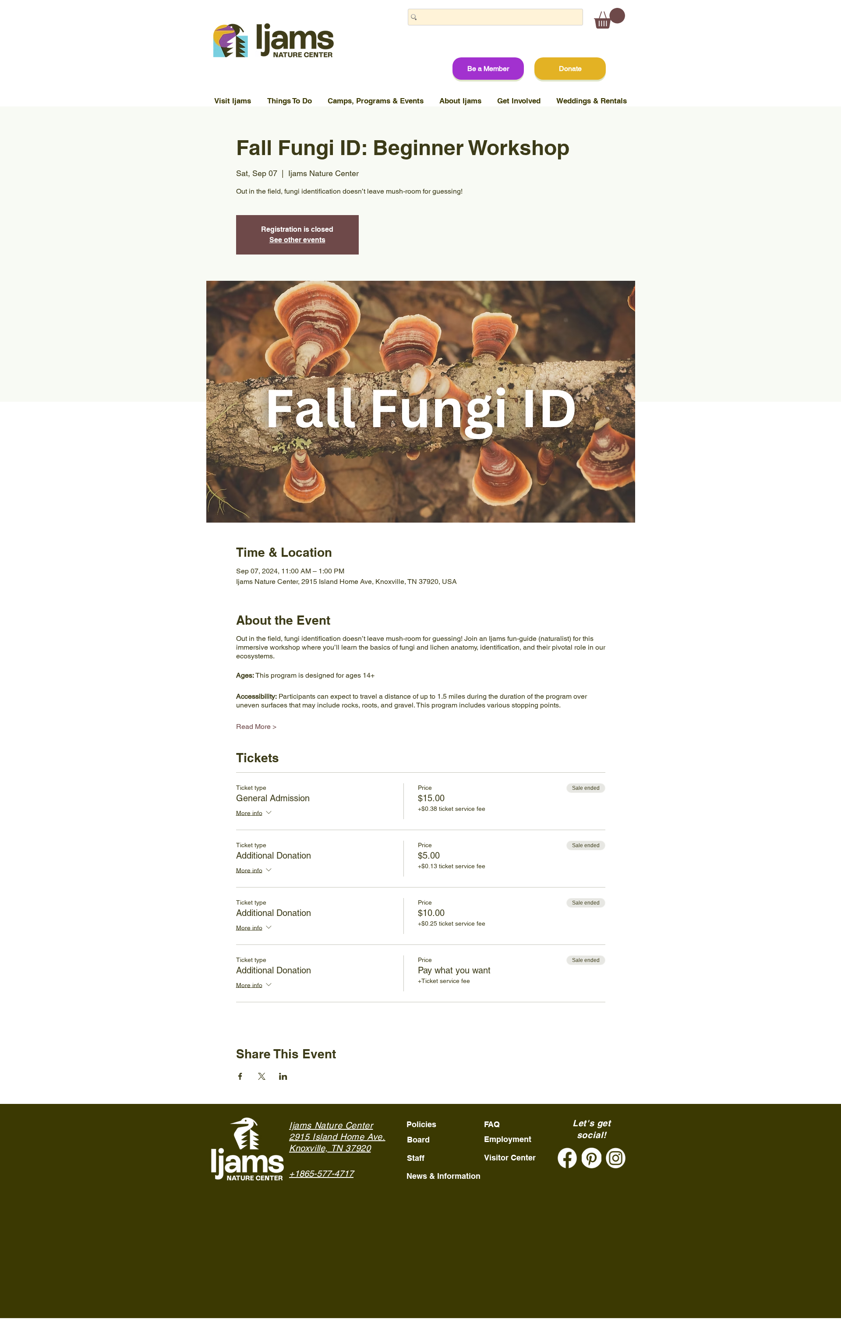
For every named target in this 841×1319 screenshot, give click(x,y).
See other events (297, 240)
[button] (609, 18)
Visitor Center (510, 1157)
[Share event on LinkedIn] (283, 1076)
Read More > (256, 726)
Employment (507, 1139)
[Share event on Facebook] (240, 1076)
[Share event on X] (262, 1076)
